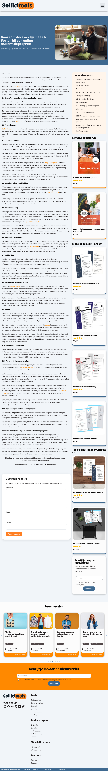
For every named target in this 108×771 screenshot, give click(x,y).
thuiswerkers (15, 286)
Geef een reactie (82, 131)
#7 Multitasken (81, 102)
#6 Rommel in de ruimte (85, 99)
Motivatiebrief (36, 731)
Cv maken (34, 728)
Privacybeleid (49, 769)
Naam (8, 512)
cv (49, 192)
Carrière (60, 644)
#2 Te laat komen (82, 85)
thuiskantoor (34, 246)
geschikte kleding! (32, 222)
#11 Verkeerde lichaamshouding (88, 116)
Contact (33, 763)
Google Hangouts (50, 162)
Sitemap (61, 769)
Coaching (34, 715)
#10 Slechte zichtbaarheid (85, 112)
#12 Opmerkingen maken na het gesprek (88, 120)
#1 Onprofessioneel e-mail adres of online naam (89, 80)
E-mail (8, 522)
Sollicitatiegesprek (37, 644)
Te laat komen (7, 129)
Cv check (34, 706)
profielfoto (20, 121)
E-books (34, 709)
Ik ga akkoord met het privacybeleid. (85, 583)
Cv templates (36, 700)
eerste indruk (17, 86)
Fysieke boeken (37, 712)
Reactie (9, 488)
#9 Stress (79, 109)
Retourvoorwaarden (31, 769)
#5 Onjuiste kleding (83, 95)
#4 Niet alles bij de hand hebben (88, 92)
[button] (102, 5)
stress (47, 325)
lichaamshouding (27, 367)
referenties (55, 192)
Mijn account (35, 747)
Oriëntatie (9, 644)
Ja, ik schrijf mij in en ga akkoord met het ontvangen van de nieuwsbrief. (45, 680)
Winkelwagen (36, 750)
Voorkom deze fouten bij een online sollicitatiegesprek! (89, 126)
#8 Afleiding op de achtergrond (87, 106)
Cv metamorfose (37, 703)
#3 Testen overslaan (83, 89)
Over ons (34, 760)
